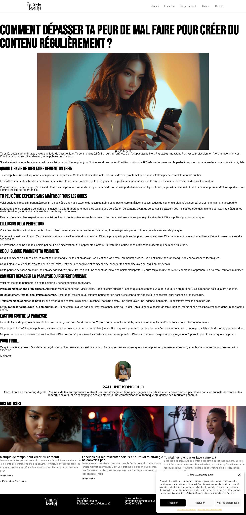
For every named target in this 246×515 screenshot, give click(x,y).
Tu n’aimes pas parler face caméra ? (190, 457)
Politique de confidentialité (209, 509)
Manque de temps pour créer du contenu (29, 457)
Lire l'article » (6, 476)
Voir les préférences (228, 502)
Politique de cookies (186, 509)
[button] (239, 474)
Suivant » (21, 481)
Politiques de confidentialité (93, 503)
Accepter (173, 502)
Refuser (200, 502)
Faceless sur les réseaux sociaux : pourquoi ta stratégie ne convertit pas (122, 458)
